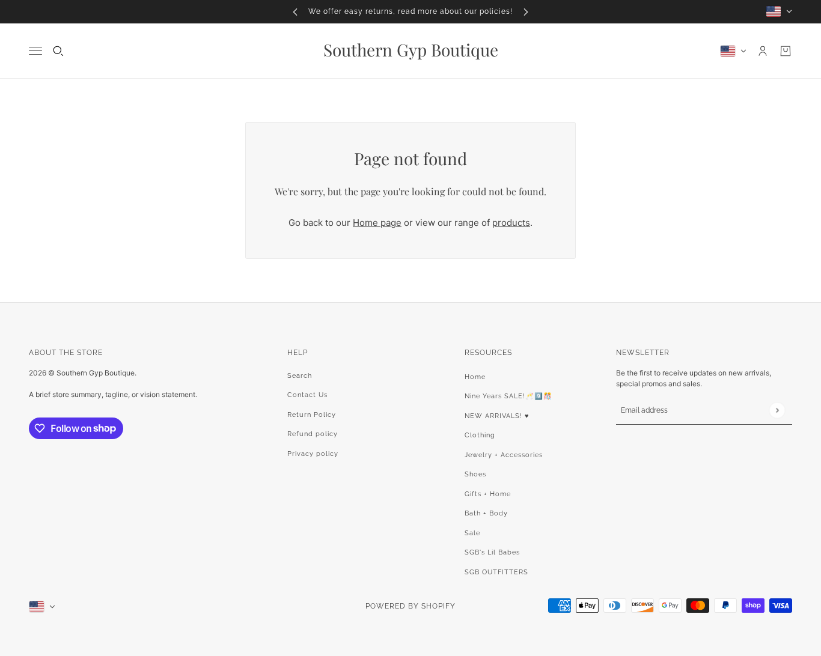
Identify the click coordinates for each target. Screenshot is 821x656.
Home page (377, 222)
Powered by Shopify (410, 606)
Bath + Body (486, 513)
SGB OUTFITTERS (496, 572)
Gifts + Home (488, 494)
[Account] (762, 51)
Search (299, 376)
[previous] (295, 11)
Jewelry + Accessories (504, 455)
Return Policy (311, 415)
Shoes (475, 474)
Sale (472, 533)
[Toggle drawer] (35, 51)
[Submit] (777, 410)
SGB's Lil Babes (492, 552)
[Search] (58, 51)
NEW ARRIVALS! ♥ (497, 416)
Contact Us (307, 395)
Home (475, 377)
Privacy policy (312, 454)
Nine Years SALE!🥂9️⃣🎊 (508, 396)
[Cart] (785, 51)
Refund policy (312, 434)
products (511, 222)
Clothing (480, 435)
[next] (525, 11)
